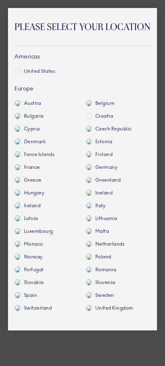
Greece (33, 180)
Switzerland (38, 308)
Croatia (104, 116)
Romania (105, 269)
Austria (32, 103)
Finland (104, 154)
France (32, 167)
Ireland (32, 205)
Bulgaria (34, 116)
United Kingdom (114, 308)
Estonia (103, 141)
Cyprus (32, 129)
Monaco (33, 244)
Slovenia (105, 282)
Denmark (35, 141)
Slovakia (34, 282)
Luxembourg (38, 231)
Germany (106, 167)
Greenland (108, 180)
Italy (100, 205)
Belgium (105, 103)
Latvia (31, 218)
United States (39, 71)
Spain (30, 295)
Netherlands (110, 244)
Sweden (104, 295)
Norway (33, 257)
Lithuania (106, 218)
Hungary (34, 193)
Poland (103, 257)
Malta (102, 231)
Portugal (34, 269)
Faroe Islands (39, 154)
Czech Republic (113, 129)
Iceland (104, 193)
